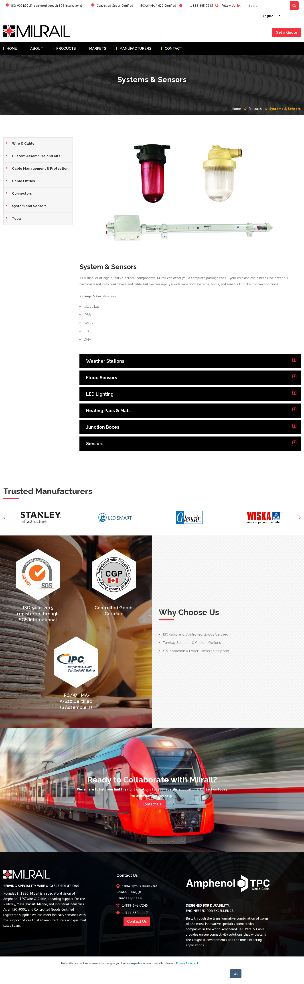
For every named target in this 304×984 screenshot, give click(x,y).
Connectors (22, 193)
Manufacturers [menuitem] (135, 48)
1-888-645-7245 (135, 905)
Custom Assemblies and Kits (36, 156)
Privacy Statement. (187, 963)
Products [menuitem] (66, 48)
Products (255, 108)
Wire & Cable (23, 144)
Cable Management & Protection (40, 169)
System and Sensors (29, 206)
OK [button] (236, 974)
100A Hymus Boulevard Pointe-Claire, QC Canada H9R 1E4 (136, 892)
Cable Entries (23, 181)
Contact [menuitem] (173, 48)
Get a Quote (286, 32)
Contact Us (152, 804)
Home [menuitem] (12, 48)
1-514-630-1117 (135, 912)
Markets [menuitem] (97, 48)
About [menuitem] (36, 48)
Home (236, 108)
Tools (17, 218)
